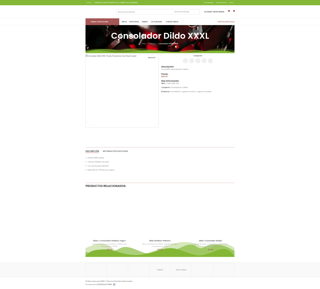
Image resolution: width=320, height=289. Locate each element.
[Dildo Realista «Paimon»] (160, 214)
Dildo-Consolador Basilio (210, 240)
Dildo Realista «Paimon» (160, 240)
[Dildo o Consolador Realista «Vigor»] (110, 214)
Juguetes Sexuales (98, 244)
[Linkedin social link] (197, 60)
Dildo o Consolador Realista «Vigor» (109, 240)
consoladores (175, 91)
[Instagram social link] (190, 2)
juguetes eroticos (189, 91)
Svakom (160, 270)
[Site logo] (100, 11)
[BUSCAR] (197, 12)
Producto (152, 43)
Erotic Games (181, 270)
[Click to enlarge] (90, 122)
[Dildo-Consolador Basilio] (210, 214)
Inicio (144, 43)
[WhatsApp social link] (193, 2)
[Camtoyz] (202, 269)
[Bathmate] (138, 269)
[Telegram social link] (199, 2)
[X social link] (191, 60)
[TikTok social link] (196, 2)
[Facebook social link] (187, 2)
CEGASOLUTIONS (104, 284)
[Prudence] (223, 269)
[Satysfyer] (96, 269)
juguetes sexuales (204, 91)
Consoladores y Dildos (179, 87)
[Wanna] (117, 269)
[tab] (92, 151)
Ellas (125, 244)
